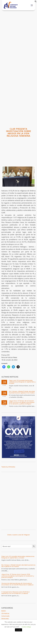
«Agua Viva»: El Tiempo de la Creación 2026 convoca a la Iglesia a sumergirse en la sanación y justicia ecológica (21, 402)
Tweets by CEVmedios (8, 467)
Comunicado (5, 616)
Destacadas (5, 618)
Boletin (3, 611)
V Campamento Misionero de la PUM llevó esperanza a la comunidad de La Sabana (15, 592)
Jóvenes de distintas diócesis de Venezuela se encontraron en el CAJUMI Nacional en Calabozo (17, 584)
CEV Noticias (5, 613)
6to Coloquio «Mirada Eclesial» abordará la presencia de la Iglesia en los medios (22, 392)
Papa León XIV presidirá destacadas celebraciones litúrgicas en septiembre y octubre (22, 382)
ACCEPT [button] (18, 630)
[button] (36, 2)
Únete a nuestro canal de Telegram (18, 535)
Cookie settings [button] (26, 626)
